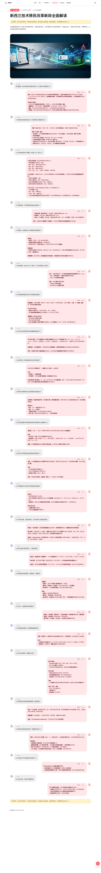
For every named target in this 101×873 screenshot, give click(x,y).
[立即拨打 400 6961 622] (98, 863)
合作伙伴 (62, 2)
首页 (35, 2)
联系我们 (69, 2)
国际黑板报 (55, 2)
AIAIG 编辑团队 (38, 10)
